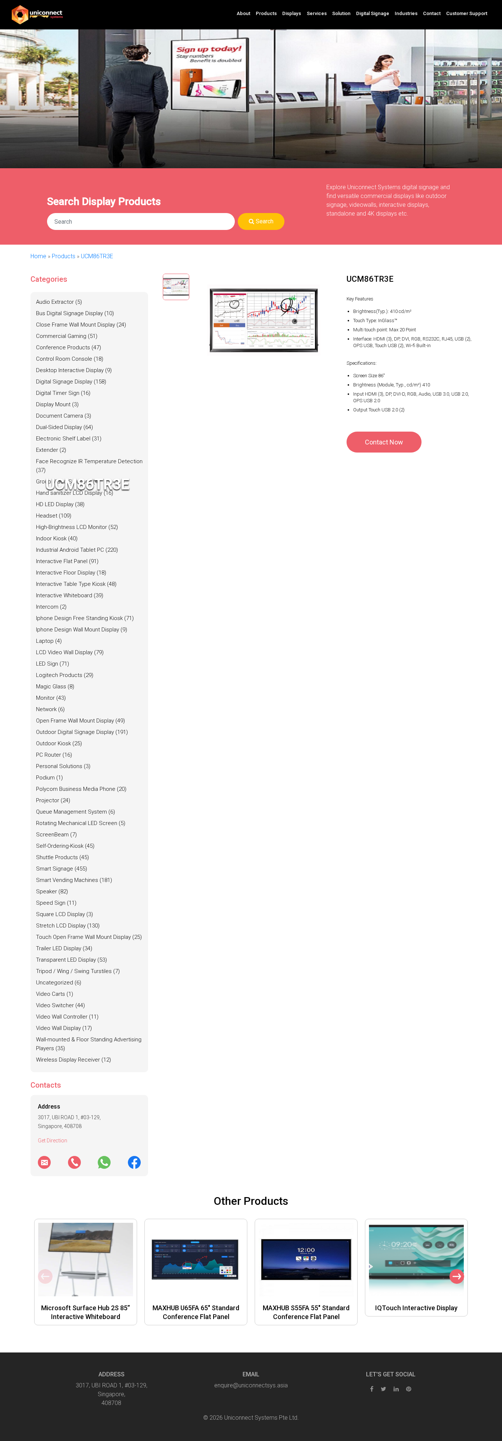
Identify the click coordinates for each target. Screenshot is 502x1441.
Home (38, 256)
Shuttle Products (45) (62, 857)
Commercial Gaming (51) (66, 336)
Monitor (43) (51, 698)
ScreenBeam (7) (56, 834)
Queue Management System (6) (75, 811)
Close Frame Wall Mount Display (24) (81, 324)
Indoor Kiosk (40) (57, 538)
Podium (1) (49, 777)
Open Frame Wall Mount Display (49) (80, 720)
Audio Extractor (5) (59, 302)
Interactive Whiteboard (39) (69, 595)
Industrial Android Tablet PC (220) (77, 550)
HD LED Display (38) (60, 504)
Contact (432, 13)
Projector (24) (53, 800)
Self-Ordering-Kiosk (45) (65, 846)
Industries (406, 13)
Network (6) (50, 709)
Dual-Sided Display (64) (64, 427)
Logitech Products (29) (64, 675)
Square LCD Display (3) (64, 914)
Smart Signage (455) (61, 868)
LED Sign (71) (52, 663)
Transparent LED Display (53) (71, 960)
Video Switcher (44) (60, 1005)
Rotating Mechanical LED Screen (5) (80, 823)
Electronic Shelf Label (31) (68, 438)
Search (263, 221)
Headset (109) (53, 515)
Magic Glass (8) (55, 686)
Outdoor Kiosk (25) (59, 743)
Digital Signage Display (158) (71, 381)
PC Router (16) (54, 755)
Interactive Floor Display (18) (71, 572)
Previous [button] (45, 1276)
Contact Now (384, 442)
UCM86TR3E (97, 256)
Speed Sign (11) (56, 903)
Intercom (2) (51, 607)
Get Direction (52, 1140)
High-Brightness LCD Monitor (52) (77, 527)
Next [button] (456, 1276)
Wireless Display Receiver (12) (73, 1059)
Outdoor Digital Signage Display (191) (82, 732)
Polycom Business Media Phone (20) (81, 789)
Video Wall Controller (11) (67, 1016)
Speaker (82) (52, 891)
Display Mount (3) (57, 404)
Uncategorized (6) (58, 982)
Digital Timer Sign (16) (63, 393)
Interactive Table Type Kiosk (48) (76, 584)
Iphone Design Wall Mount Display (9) (81, 629)
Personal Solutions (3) (63, 766)
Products (63, 256)
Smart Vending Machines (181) (74, 880)
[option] (85, 1272)
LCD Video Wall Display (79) (70, 652)
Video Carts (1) (54, 994)
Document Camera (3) (63, 416)
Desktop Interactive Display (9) (74, 370)
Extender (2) (51, 450)
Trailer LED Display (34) (64, 948)
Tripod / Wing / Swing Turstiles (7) (78, 971)
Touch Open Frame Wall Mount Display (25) (89, 937)
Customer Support (466, 13)
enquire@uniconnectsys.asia (251, 1385)
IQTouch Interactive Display (416, 1308)
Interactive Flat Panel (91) (67, 561)
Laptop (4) (49, 641)
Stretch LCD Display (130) (68, 925)
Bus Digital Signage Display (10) (75, 313)
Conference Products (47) (68, 347)
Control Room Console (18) (69, 359)
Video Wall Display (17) (64, 1028)
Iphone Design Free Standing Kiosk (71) (85, 618)
